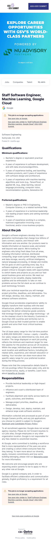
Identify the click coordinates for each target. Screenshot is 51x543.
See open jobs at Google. (18, 118)
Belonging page (41, 456)
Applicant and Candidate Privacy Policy (19, 423)
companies (18, 82)
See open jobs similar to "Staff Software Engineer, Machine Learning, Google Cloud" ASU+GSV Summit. (27, 124)
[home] (13, 6)
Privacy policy (20, 538)
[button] (25, 230)
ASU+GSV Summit (38, 6)
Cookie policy (31, 538)
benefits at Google (16, 373)
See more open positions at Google (25, 516)
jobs (7, 82)
